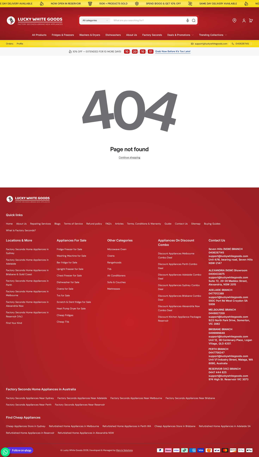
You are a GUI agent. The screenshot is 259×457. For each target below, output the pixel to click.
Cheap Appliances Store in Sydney (25, 426)
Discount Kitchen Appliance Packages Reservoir (179, 318)
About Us (21, 223)
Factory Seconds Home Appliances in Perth (27, 282)
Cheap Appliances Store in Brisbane (175, 426)
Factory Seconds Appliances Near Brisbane (190, 398)
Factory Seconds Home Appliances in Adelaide (27, 261)
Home (9, 223)
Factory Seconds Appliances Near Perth (28, 404)
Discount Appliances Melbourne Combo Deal (176, 255)
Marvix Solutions (124, 450)
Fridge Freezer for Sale (69, 249)
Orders (9, 43)
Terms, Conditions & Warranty (144, 223)
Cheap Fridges (65, 315)
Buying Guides (212, 223)
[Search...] (193, 20)
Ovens (111, 255)
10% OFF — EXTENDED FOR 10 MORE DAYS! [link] (113, 51)
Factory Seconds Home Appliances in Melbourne (27, 293)
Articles (119, 223)
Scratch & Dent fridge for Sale (74, 302)
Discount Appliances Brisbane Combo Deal (179, 297)
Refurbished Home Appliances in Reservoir (30, 432)
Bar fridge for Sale (67, 262)
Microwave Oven (116, 249)
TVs (109, 269)
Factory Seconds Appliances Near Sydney (30, 398)
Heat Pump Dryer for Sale (71, 308)
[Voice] (187, 20)
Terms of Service (73, 223)
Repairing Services (40, 223)
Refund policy (94, 223)
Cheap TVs (63, 321)
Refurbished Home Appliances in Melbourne (74, 426)
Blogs (57, 223)
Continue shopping (129, 157)
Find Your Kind (14, 323)
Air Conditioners (116, 275)
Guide (168, 223)
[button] (95, 20)
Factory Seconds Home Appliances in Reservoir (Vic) (27, 314)
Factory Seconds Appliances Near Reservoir (80, 404)
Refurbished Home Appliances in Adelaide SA (225, 426)
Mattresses (113, 288)
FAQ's (109, 223)
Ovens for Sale (65, 288)
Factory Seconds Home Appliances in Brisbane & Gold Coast (27, 272)
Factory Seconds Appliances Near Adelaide (82, 398)
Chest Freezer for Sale (69, 275)
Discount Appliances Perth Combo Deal (177, 266)
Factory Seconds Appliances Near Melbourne (136, 398)
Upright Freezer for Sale (70, 269)
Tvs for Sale (63, 295)
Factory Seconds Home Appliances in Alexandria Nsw (27, 303)
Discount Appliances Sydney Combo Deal (179, 287)
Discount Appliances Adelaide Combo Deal (179, 276)
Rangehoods (114, 262)
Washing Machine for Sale (71, 255)
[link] (180, 35)
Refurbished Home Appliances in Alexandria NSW (86, 432)
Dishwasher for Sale (68, 282)
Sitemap (196, 223)
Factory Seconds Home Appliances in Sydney (27, 251)
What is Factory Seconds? (21, 230)
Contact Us (181, 223)
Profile (20, 43)
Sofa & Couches (116, 282)
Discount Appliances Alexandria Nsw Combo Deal (179, 308)
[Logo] (35, 20)
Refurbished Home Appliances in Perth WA (127, 426)
